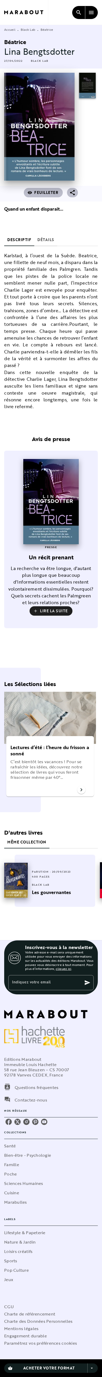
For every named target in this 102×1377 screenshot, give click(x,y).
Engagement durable (25, 1336)
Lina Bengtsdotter (39, 51)
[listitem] (8, 1121)
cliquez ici (63, 968)
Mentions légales (21, 1328)
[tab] (19, 240)
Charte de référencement (29, 1314)
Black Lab (28, 29)
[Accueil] (26, 12)
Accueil (9, 29)
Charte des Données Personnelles (38, 1321)
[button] (39, 61)
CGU (9, 1306)
